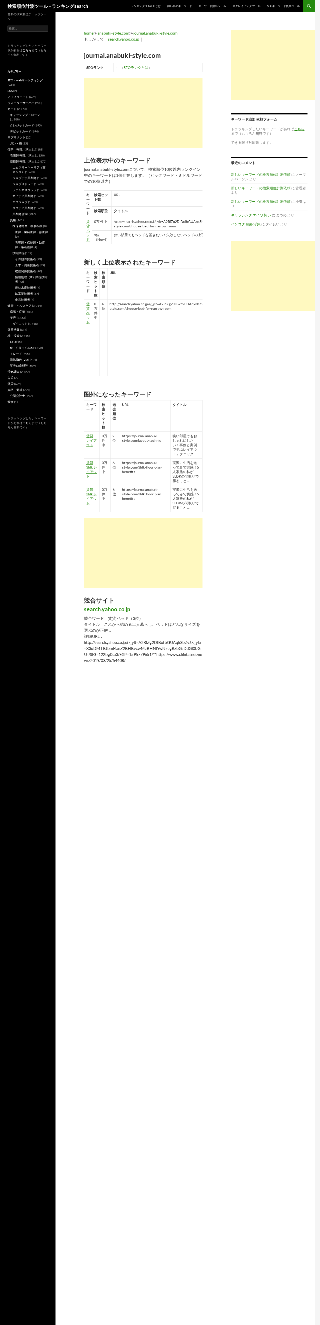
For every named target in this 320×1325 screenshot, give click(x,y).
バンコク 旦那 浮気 (245, 224)
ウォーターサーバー (21, 103)
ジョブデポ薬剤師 (24, 178)
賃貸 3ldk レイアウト (91, 469)
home (89, 33)
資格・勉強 (15, 390)
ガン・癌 (16, 143)
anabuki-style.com (113, 33)
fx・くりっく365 (21, 348)
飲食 (11, 402)
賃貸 (11, 384)
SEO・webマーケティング (25, 80)
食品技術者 (22, 300)
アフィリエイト (18, 97)
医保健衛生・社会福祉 (27, 226)
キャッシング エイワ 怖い (251, 215)
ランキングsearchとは (146, 6)
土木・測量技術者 (27, 265)
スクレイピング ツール (246, 6)
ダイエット (20, 324)
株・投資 (14, 336)
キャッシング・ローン (25, 115)
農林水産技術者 (25, 287)
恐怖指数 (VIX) (19, 360)
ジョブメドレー (23, 184)
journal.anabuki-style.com (155, 33)
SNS (10, 91)
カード (12, 109)
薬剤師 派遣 (20, 214)
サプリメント (17, 137)
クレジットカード (22, 125)
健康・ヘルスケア (20, 306)
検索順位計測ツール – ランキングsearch (48, 6)
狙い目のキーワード (179, 6)
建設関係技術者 (25, 271)
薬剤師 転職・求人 (22, 161)
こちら (27, 50)
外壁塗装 (14, 330)
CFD (13, 342)
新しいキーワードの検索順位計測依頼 (260, 174)
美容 (13, 318)
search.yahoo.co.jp (123, 39)
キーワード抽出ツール (212, 6)
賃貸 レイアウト (91, 440)
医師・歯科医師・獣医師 (31, 232)
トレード (16, 354)
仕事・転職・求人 (20, 149)
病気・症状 (17, 312)
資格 (13, 220)
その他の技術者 (25, 259)
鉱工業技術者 (24, 294)
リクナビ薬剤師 (23, 208)
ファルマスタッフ (24, 190)
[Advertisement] (143, 113)
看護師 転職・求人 (22, 155)
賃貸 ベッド (88, 230)
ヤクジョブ (20, 202)
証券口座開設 (19, 366)
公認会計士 (17, 396)
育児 (11, 378)
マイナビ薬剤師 (23, 196)
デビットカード (20, 131)
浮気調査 (14, 372)
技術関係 (18, 253)
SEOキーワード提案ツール (283, 6)
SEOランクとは (136, 67)
